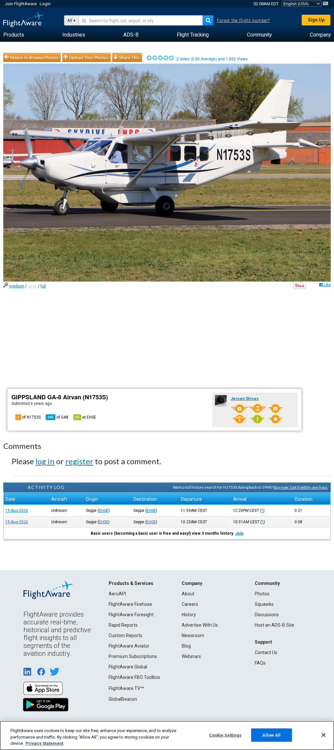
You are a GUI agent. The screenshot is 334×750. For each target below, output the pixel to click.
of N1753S (29, 417)
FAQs (260, 663)
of (58, 417)
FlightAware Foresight (131, 614)
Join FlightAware (21, 3)
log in (45, 461)
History (189, 614)
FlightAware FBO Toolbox (134, 677)
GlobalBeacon (123, 699)
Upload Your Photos (88, 57)
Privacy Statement (44, 743)
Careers (190, 604)
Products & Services (131, 583)
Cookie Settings (225, 734)
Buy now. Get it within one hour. (300, 487)
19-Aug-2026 (16, 510)
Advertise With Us (200, 625)
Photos (262, 593)
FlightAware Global (128, 666)
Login (45, 3)
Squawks (264, 604)
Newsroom (193, 635)
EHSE (103, 510)
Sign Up (316, 20)
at (85, 417)
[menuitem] (14, 35)
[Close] (323, 735)
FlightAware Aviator (129, 646)
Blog (186, 646)
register (79, 461)
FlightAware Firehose (130, 604)
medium (16, 286)
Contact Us (266, 652)
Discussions (267, 614)
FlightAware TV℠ (126, 688)
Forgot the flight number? (243, 20)
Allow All (271, 734)
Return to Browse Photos (34, 57)
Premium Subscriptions (133, 656)
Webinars (191, 656)
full (43, 286)
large (32, 286)
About (188, 593)
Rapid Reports (123, 625)
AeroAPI (117, 593)
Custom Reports (125, 635)
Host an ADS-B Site (274, 625)
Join (239, 533)
